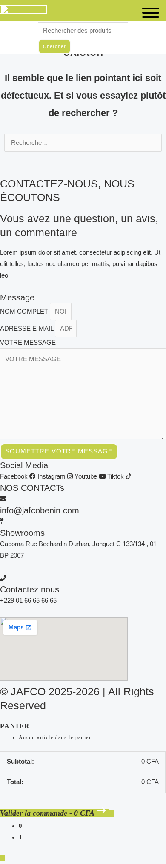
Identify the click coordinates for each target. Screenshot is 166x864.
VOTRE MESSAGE (28, 342)
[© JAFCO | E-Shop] (23, 13)
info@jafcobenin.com (39, 510)
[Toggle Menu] (150, 13)
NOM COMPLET (25, 311)
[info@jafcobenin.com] (3, 499)
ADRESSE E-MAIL (27, 328)
